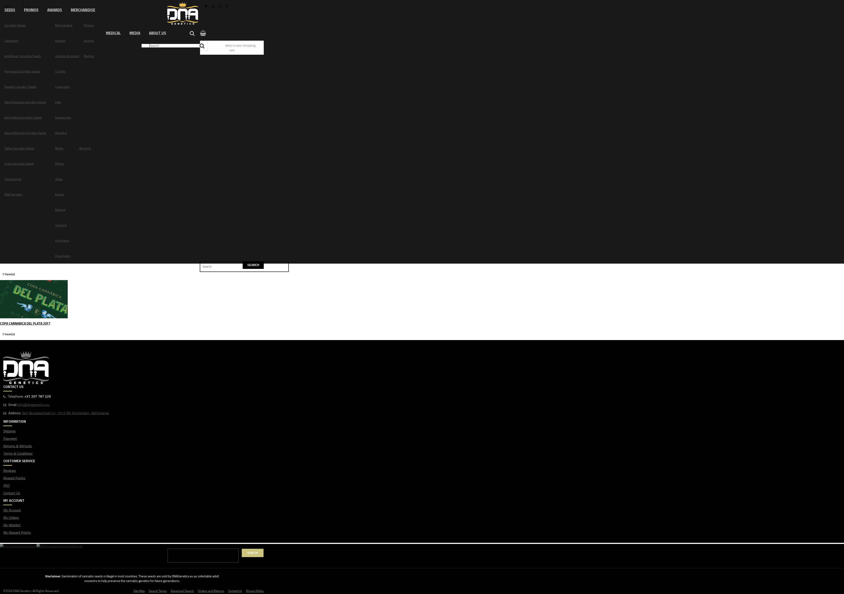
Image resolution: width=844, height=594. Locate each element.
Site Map (139, 591)
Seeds (9, 10)
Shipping (9, 431)
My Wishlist (12, 525)
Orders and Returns (211, 591)
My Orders (11, 517)
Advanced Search (182, 591)
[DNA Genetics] (182, 13)
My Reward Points (17, 532)
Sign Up (252, 553)
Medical (113, 33)
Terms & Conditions (18, 453)
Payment (10, 438)
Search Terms (158, 591)
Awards (54, 10)
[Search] (202, 46)
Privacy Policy (255, 591)
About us (157, 33)
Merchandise (83, 10)
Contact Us (11, 493)
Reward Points (14, 478)
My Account (12, 510)
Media (134, 33)
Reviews (9, 470)
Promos (31, 10)
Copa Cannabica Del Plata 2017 (25, 324)
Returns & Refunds (17, 446)
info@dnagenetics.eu (33, 404)
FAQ (6, 485)
